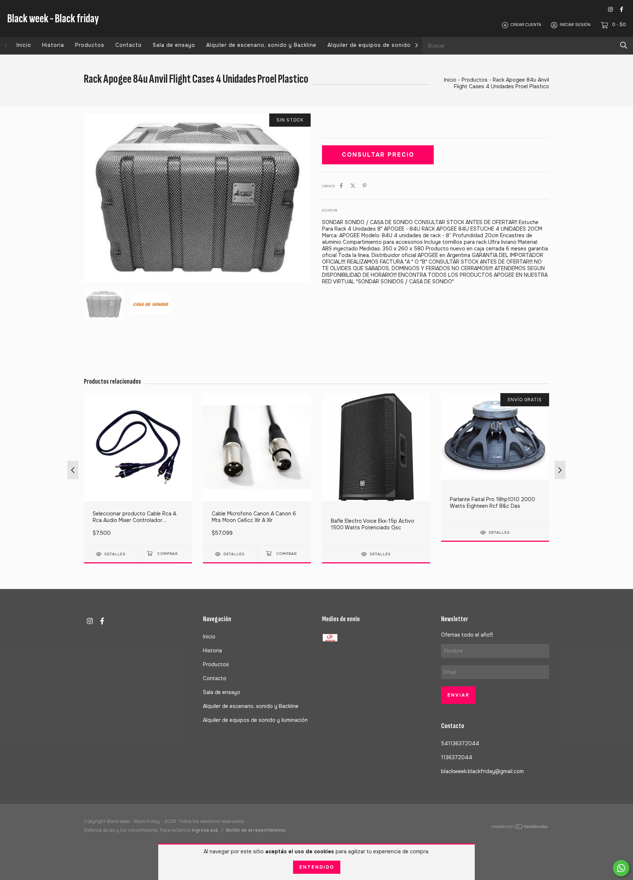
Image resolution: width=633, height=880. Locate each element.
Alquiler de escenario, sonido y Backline (261, 45)
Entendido (316, 867)
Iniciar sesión (575, 24)
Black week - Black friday (53, 18)
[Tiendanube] (520, 828)
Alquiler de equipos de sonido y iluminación (387, 45)
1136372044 (456, 757)
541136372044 (460, 743)
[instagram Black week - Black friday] (610, 9)
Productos (89, 45)
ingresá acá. (205, 830)
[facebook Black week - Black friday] (621, 9)
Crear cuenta (526, 24)
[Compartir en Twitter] (352, 185)
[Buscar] (623, 45)
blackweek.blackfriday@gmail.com (482, 771)
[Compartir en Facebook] (341, 185)
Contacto (128, 45)
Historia (53, 45)
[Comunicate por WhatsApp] (621, 868)
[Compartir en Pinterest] (365, 185)
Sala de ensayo (174, 45)
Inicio (23, 45)
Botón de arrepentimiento (255, 830)
